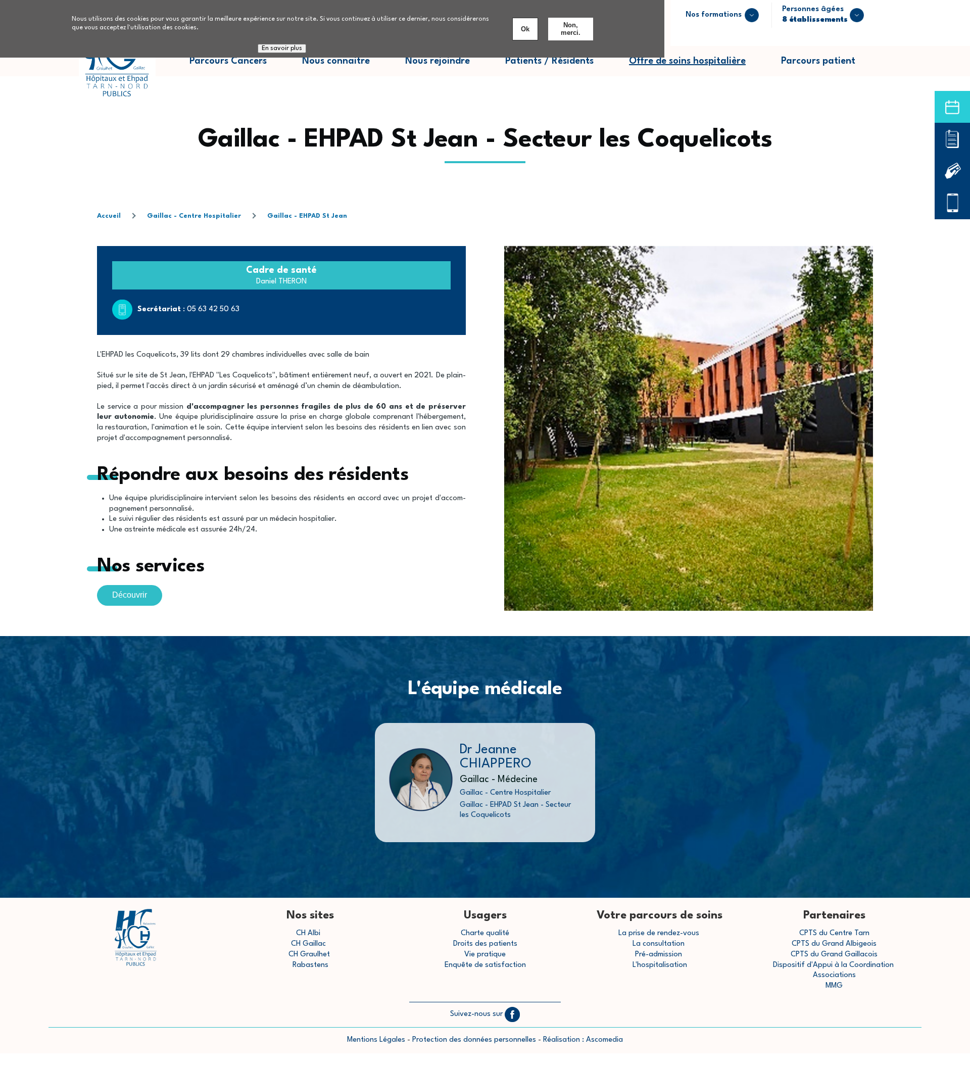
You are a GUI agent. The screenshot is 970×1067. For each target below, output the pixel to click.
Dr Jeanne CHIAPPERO (495, 756)
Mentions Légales (376, 1040)
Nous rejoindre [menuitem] (446, 66)
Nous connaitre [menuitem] (344, 66)
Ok (525, 29)
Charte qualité (485, 933)
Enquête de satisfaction (485, 965)
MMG (834, 986)
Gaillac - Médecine (499, 779)
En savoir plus (282, 49)
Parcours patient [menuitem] (827, 66)
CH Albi (308, 933)
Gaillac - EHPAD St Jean (307, 216)
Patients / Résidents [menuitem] (558, 66)
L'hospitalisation (660, 965)
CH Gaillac (308, 944)
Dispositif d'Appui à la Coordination (834, 965)
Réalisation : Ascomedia (583, 1040)
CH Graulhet (309, 954)
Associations (834, 975)
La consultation (659, 944)
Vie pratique (485, 954)
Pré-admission (658, 954)
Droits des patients (485, 944)
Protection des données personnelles (474, 1040)
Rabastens (310, 965)
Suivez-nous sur (477, 1014)
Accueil (109, 216)
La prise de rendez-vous (658, 933)
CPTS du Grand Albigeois (834, 944)
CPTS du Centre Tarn (834, 933)
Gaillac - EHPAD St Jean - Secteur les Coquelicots (515, 809)
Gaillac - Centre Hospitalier (194, 216)
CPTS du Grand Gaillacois (834, 954)
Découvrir (129, 595)
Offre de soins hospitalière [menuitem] (687, 61)
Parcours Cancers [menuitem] (236, 66)
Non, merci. (570, 28)
